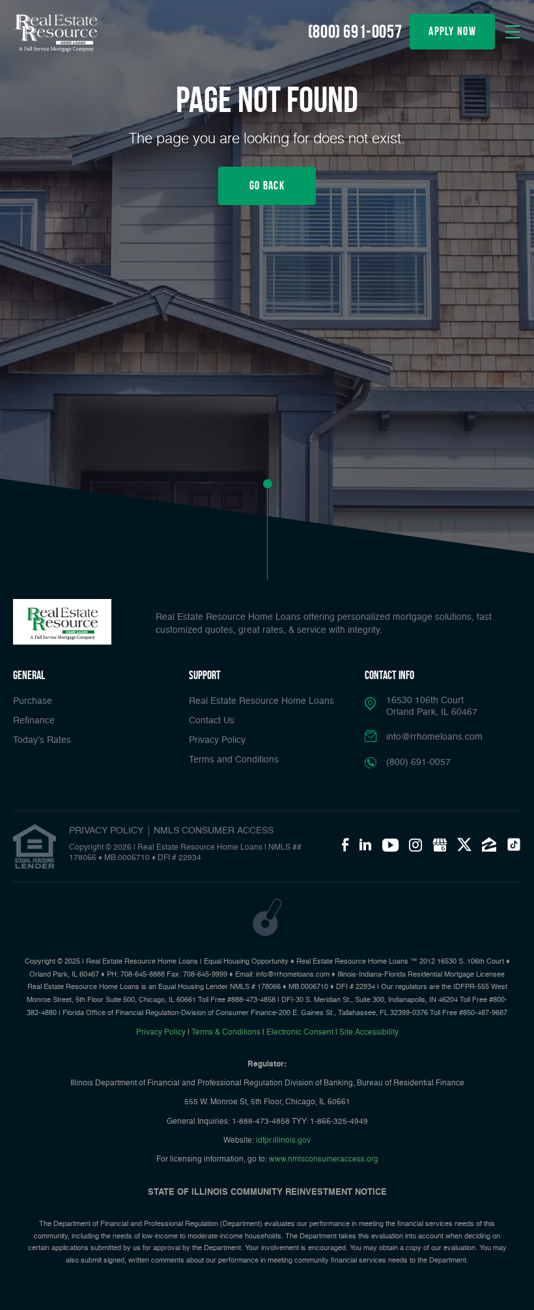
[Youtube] (390, 844)
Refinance (34, 720)
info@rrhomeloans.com (434, 737)
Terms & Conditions (225, 1033)
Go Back (267, 185)
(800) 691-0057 (355, 31)
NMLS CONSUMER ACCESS (214, 830)
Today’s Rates (42, 740)
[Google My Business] (439, 844)
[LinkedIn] (365, 844)
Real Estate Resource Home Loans (261, 701)
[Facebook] (345, 844)
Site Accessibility (369, 1033)
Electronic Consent (299, 1033)
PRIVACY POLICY (106, 830)
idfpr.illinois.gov (283, 1141)
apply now (452, 31)
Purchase (32, 701)
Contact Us (211, 720)
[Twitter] (464, 844)
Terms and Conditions (234, 759)
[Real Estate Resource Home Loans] (55, 33)
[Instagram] (415, 844)
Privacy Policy (217, 740)
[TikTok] (514, 844)
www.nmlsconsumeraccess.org (323, 1160)
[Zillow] (489, 844)
